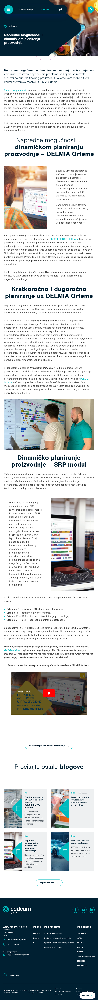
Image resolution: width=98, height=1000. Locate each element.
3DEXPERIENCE (82, 933)
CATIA (79, 938)
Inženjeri (36, 938)
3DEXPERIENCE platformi (64, 239)
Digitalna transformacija (53, 947)
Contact (79, 989)
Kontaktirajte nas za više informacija (47, 745)
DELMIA (80, 952)
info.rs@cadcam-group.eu (17, 940)
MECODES (81, 961)
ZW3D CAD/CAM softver (86, 956)
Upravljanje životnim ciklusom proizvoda (59, 943)
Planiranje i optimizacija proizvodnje (57, 938)
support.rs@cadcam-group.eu (19, 955)
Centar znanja (26, 9)
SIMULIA (80, 943)
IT (34, 943)
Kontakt (85, 995)
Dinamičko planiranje (15, 90)
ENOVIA (80, 947)
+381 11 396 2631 (14, 944)
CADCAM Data (12, 650)
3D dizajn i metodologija (53, 933)
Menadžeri (37, 933)
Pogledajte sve (47, 882)
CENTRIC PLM (82, 966)
